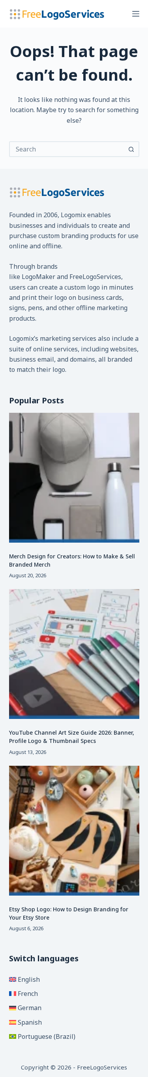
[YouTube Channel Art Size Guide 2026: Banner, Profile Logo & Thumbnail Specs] (74, 654)
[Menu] (135, 13)
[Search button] (131, 149)
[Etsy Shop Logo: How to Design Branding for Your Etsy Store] (74, 831)
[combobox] (67, 149)
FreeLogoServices (95, 276)
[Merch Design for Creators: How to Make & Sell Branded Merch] (74, 478)
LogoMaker (38, 276)
